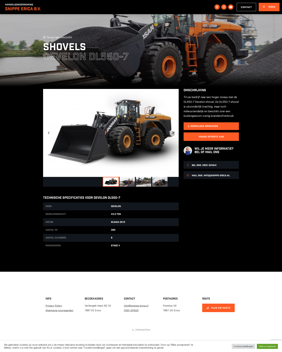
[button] (111, 182)
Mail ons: (210, 175)
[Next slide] (173, 132)
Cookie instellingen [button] (243, 346)
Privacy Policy (54, 306)
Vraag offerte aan (211, 136)
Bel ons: (204, 165)
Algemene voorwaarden (59, 310)
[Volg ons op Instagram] (224, 7)
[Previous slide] (48, 132)
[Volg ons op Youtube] (230, 7)
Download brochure (204, 126)
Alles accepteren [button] (267, 346)
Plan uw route (220, 308)
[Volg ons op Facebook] (217, 7)
